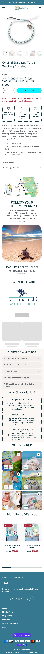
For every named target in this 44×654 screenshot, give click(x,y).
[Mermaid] (16, 79)
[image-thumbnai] (5, 53)
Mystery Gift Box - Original (12, 546)
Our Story (6, 620)
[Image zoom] (22, 29)
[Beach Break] (21, 79)
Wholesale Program (10, 623)
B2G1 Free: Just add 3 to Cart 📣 (22, 2)
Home (4, 608)
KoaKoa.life (25, 649)
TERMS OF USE (32, 652)
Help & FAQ (7, 616)
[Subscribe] (39, 583)
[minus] (4, 90)
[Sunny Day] (27, 79)
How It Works (7, 612)
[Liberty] (33, 79)
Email (6, 583)
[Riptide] (4, 79)
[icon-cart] (39, 8)
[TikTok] (25, 598)
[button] (29, 90)
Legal (4, 627)
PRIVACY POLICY (11, 652)
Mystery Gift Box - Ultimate (32, 546)
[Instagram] (19, 598)
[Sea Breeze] (10, 79)
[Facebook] (12, 598)
